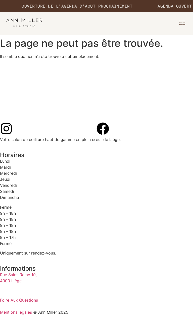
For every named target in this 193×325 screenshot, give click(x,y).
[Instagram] (6, 128)
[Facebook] (102, 128)
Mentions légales (16, 312)
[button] (182, 22)
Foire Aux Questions (19, 300)
